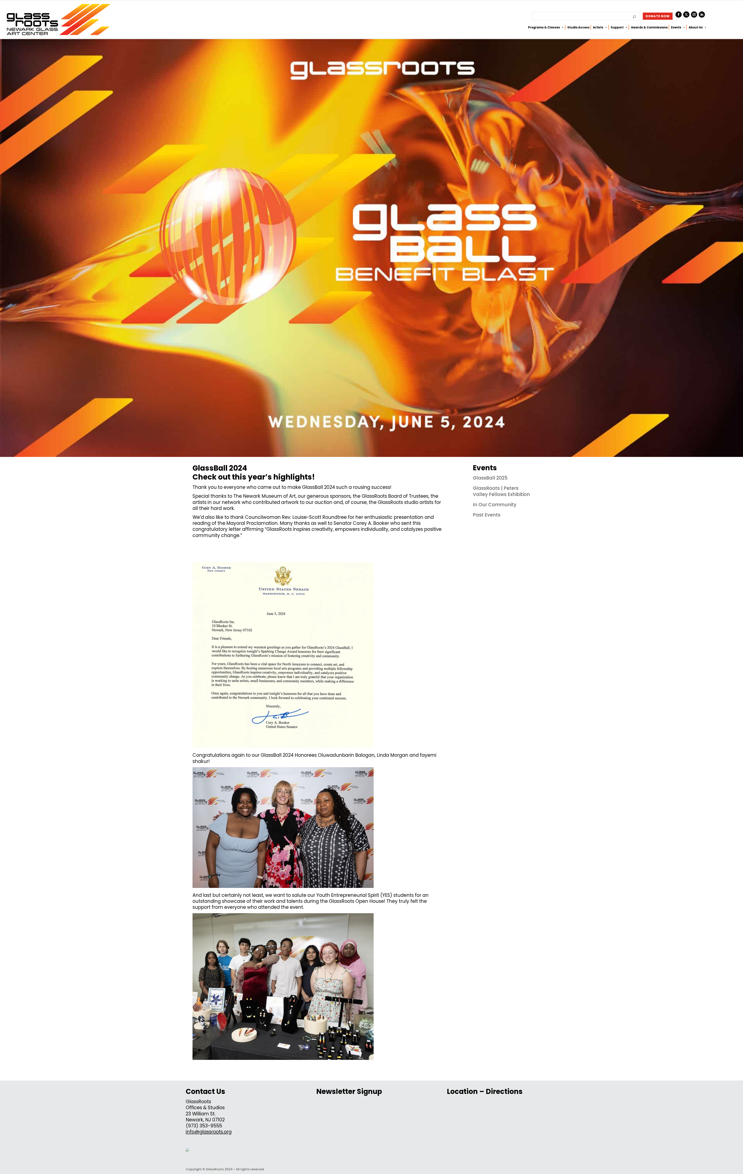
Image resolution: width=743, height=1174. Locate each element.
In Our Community (494, 504)
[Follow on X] (686, 14)
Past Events (486, 515)
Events (676, 27)
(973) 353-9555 (204, 1126)
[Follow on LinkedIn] (702, 14)
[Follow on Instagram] (694, 14)
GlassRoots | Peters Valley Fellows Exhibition (501, 491)
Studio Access (578, 27)
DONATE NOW (658, 16)
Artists (598, 27)
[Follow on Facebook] (678, 14)
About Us (696, 27)
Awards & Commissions (649, 27)
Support (617, 27)
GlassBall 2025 (490, 478)
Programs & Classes (544, 27)
